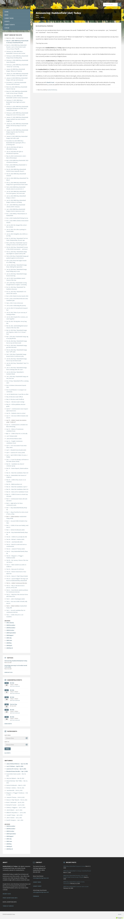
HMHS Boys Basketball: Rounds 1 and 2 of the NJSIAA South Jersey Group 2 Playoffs (75, 876)
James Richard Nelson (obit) (14, 438)
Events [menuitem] (7, 21)
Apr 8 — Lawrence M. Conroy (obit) (15, 452)
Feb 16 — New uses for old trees (15, 569)
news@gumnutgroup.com (41, 878)
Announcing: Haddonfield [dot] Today (16, 661)
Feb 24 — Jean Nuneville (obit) (14, 542)
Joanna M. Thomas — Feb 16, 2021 (15, 797)
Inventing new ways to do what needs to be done (16, 666)
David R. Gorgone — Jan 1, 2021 (14, 820)
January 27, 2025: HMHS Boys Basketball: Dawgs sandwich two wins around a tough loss (17, 119)
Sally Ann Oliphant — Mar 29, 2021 (15, 778)
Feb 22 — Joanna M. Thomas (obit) (15, 549)
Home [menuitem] (6, 12)
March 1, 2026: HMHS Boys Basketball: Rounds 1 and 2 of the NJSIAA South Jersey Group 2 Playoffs (16, 47)
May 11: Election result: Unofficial (15, 399)
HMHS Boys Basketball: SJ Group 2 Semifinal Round (77, 871)
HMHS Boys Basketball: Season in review (74, 866)
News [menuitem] (6, 15)
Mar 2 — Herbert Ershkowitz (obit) (15, 530)
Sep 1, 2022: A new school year (14, 303)
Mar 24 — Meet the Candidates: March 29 (17, 473)
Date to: (7, 741)
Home (37, 17)
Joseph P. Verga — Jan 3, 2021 (14, 815)
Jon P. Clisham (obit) (11, 436)
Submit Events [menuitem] (10, 25)
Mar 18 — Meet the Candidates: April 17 (16, 487)
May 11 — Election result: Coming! (15, 402)
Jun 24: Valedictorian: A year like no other (17, 394)
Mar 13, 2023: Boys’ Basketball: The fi (16, 238)
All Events (7, 753)
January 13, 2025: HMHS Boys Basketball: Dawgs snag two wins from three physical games (17, 132)
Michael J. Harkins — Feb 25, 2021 (15, 788)
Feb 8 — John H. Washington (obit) (15, 599)
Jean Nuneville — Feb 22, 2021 (14, 790)
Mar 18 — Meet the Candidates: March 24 (17, 489)
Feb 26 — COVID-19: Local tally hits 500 (16, 537)
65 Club (12, 683)
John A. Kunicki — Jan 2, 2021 (14, 817)
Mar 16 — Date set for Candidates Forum (17, 492)
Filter (7, 749)
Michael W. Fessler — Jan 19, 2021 (15, 805)
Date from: (8, 735)
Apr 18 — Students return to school (15, 413)
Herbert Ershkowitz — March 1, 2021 (16, 785)
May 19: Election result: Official (14, 397)
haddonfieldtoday (52, 90)
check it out (50, 82)
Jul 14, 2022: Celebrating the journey (16, 305)
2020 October (10, 630)
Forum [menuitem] (7, 28)
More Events (8, 723)
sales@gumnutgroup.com (41, 892)
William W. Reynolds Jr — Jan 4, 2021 (16, 812)
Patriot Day (13, 704)
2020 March (9, 648)
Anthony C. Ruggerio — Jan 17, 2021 (16, 807)
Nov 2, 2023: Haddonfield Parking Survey (17, 218)
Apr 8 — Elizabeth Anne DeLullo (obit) (16, 450)
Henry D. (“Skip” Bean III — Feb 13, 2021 (16, 800)
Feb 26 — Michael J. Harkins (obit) (15, 539)
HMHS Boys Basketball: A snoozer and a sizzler (76, 886)
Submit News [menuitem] (9, 18)
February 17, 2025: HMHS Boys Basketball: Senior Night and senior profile (15, 102)
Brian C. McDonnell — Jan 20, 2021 (15, 802)
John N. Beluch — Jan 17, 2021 (14, 810)
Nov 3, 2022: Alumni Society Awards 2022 (17, 296)
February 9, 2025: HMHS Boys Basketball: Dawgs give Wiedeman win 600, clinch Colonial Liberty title (17, 108)
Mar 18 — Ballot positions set (14, 484)
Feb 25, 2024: (10, 169)
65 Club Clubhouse (15, 686)
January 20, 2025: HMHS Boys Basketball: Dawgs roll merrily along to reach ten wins (17, 125)
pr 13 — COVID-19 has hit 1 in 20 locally (16, 433)
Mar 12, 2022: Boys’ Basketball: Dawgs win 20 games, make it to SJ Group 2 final (16, 332)
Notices (43, 17)
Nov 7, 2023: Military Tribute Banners (16, 213)
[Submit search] (119, 4)
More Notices (8, 672)
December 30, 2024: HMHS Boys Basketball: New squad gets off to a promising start (16, 142)
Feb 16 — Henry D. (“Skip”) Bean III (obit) (17, 576)
